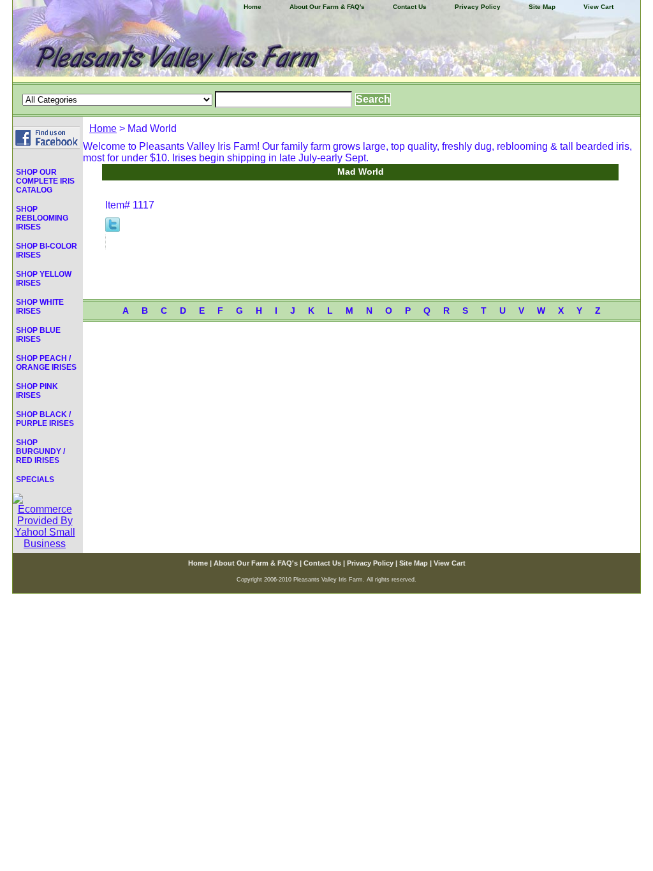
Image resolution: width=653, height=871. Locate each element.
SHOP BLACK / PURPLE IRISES (45, 419)
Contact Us (410, 6)
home (252, 6)
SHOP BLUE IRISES (38, 335)
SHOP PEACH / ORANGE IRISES (46, 363)
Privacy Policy (478, 6)
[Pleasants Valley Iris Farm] (326, 41)
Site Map (542, 6)
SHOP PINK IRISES (37, 391)
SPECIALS (35, 479)
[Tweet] (112, 228)
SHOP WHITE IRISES (40, 307)
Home (103, 128)
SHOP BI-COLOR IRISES (46, 251)
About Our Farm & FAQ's (327, 6)
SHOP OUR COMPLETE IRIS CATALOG (45, 181)
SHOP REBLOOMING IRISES (42, 218)
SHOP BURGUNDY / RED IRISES (40, 451)
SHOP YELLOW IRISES (43, 279)
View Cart (598, 6)
